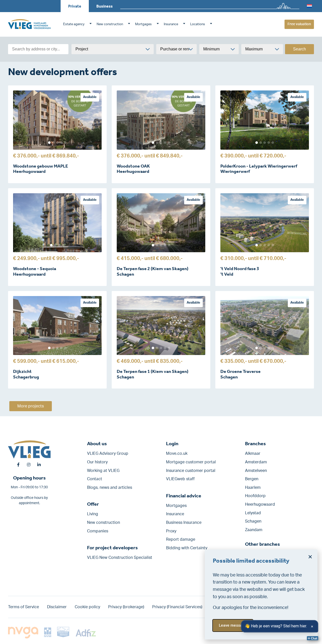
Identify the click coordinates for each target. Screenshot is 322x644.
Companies (97, 531)
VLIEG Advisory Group (107, 454)
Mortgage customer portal (191, 462)
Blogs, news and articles (109, 488)
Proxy (171, 531)
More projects (30, 406)
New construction (110, 24)
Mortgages (143, 24)
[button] (310, 557)
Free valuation (299, 24)
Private (74, 6)
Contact (94, 479)
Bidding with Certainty (186, 548)
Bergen (251, 479)
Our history (97, 462)
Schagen (253, 521)
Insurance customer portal (190, 471)
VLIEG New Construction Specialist (119, 558)
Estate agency (74, 24)
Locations (197, 24)
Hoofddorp (255, 496)
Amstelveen (256, 471)
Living (92, 514)
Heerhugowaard (260, 504)
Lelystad (253, 513)
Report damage (180, 539)
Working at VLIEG (103, 471)
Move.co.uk (176, 454)
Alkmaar (252, 454)
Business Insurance (184, 523)
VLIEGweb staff (180, 479)
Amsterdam (256, 462)
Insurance (171, 24)
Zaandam (253, 530)
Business (104, 6)
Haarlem (253, 488)
